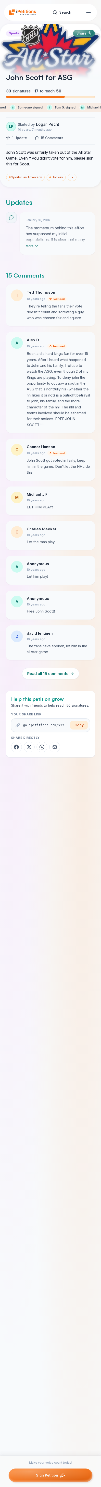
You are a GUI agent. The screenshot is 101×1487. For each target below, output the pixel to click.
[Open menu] (88, 12)
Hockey (56, 177)
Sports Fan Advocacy (25, 177)
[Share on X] (29, 747)
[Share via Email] (54, 747)
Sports (14, 33)
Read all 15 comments (50, 673)
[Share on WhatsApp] (42, 747)
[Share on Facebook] (16, 747)
